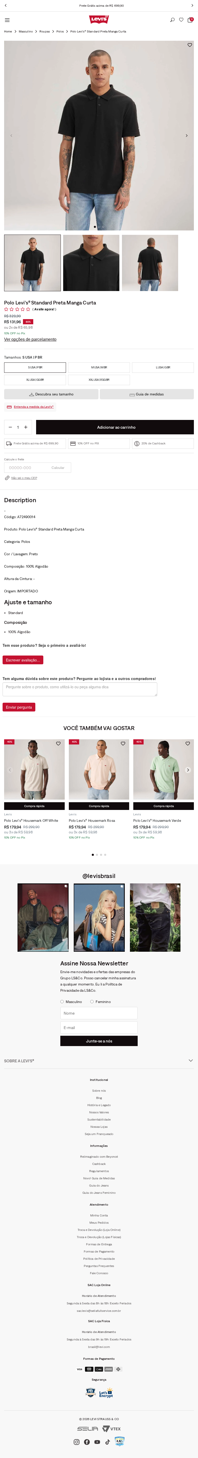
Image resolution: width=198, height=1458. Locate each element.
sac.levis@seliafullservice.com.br (99, 1311)
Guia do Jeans (99, 1185)
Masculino (26, 31)
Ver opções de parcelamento (30, 339)
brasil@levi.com (99, 1347)
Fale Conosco (99, 1273)
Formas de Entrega (99, 1244)
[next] (192, 6)
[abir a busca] (172, 20)
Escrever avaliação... (23, 659)
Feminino (103, 1002)
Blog (99, 1098)
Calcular (58, 468)
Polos (60, 31)
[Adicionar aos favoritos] (190, 45)
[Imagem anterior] (11, 135)
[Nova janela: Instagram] (43, 917)
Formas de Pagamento (99, 1251)
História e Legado (99, 1105)
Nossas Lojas (99, 1127)
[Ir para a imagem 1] (95, 227)
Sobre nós (99, 1090)
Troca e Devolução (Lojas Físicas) (99, 1237)
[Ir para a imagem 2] (99, 227)
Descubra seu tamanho (54, 394)
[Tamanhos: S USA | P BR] (35, 367)
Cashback (99, 1164)
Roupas (44, 31)
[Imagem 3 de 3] (150, 263)
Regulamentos (99, 1171)
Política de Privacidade (99, 1259)
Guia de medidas (150, 394)
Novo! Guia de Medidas (99, 1178)
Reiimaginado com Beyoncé (99, 1156)
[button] (93, 855)
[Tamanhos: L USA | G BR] (163, 367)
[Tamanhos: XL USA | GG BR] (35, 380)
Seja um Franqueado (99, 1134)
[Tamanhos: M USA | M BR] (99, 367)
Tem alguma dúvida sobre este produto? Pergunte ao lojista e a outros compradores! (79, 678)
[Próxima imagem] (187, 135)
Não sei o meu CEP (24, 478)
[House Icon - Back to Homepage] (8, 31)
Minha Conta (99, 1215)
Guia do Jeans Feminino (99, 1193)
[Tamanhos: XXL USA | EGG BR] (99, 380)
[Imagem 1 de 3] (32, 263)
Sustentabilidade (99, 1119)
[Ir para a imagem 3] (103, 227)
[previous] (6, 6)
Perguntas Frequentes (99, 1266)
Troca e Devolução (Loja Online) (99, 1230)
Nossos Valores (99, 1112)
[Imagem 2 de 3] (91, 263)
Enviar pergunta (19, 707)
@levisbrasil (99, 875)
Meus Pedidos (99, 1222)
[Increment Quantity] (26, 427)
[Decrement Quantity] (10, 427)
